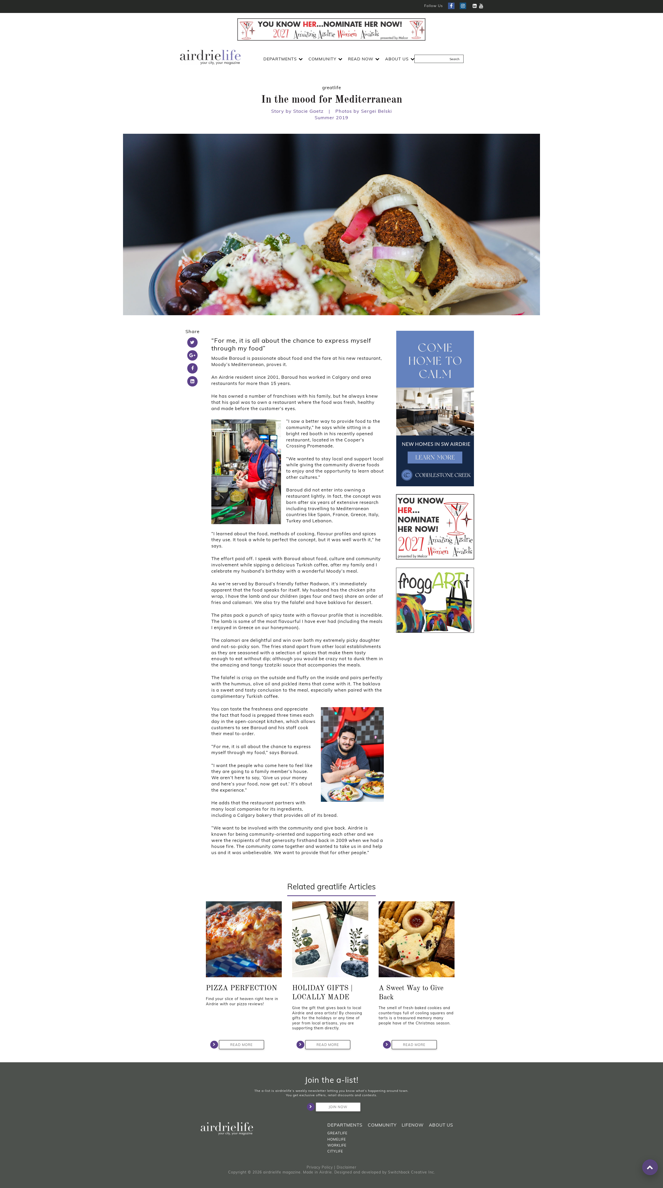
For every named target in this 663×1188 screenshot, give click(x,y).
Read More (241, 1045)
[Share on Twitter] (192, 342)
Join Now (338, 1107)
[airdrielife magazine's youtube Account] (481, 6)
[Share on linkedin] (192, 381)
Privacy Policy (320, 1167)
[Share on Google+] (192, 355)
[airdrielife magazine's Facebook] (451, 6)
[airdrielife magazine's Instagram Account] (463, 6)
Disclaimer (346, 1167)
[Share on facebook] (192, 368)
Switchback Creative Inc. (411, 1172)
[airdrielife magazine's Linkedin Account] (474, 6)
